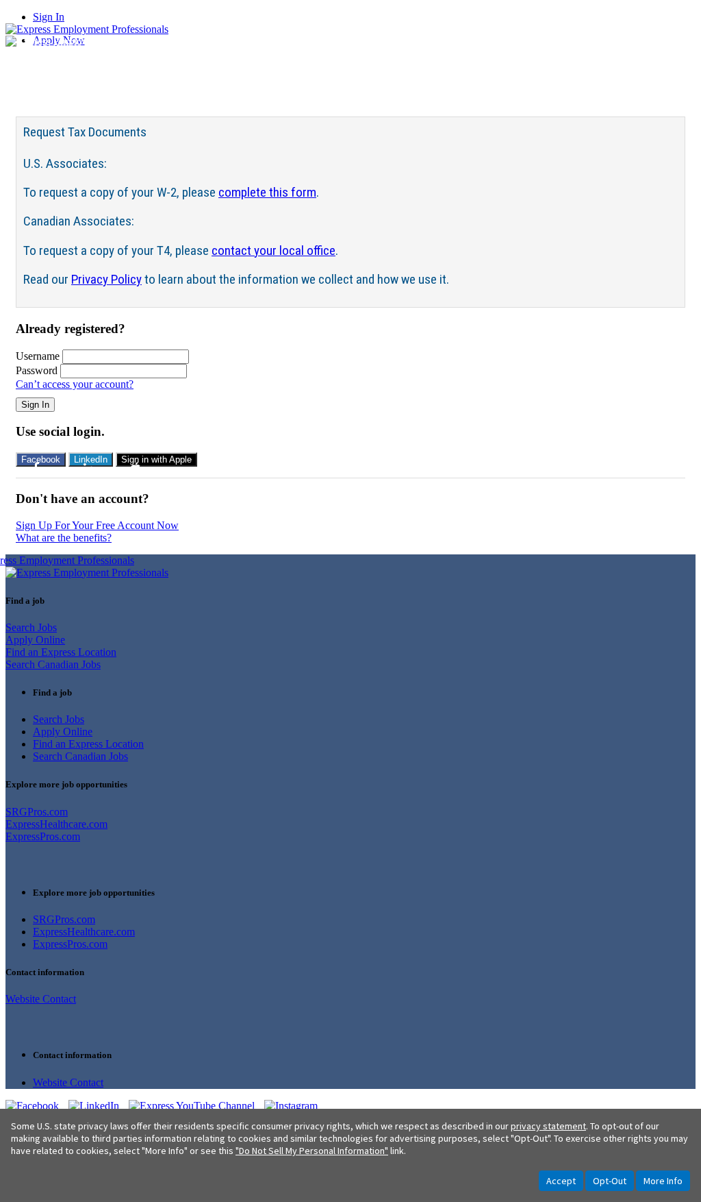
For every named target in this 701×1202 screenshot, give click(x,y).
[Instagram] (294, 1106)
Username (38, 356)
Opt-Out (609, 1181)
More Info (663, 1181)
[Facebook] (36, 1106)
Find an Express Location (60, 652)
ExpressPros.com (42, 836)
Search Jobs (31, 627)
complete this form (267, 192)
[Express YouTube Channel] (196, 1106)
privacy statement (548, 1126)
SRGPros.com (36, 812)
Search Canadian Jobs (53, 664)
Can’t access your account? (74, 384)
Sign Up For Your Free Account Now (97, 525)
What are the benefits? (64, 537)
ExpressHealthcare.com (56, 824)
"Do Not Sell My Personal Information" (311, 1150)
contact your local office (273, 250)
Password (37, 370)
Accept (561, 1181)
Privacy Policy (106, 279)
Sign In (48, 17)
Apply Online (35, 640)
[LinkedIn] (98, 1106)
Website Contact (40, 999)
